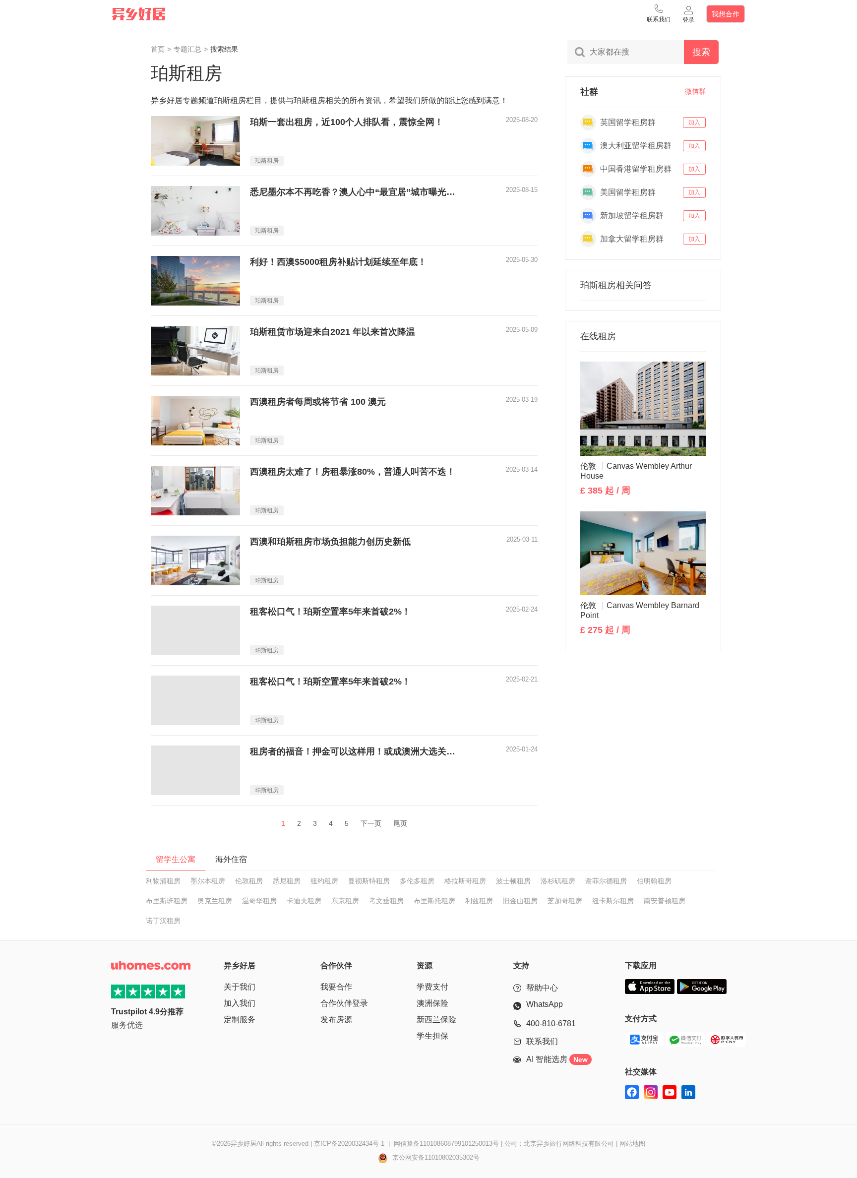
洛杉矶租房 (558, 881)
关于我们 (239, 987)
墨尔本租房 (207, 881)
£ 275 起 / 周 (605, 630)
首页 (158, 49)
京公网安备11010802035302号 (435, 1157)
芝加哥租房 (565, 901)
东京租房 (345, 901)
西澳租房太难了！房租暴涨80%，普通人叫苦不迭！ (352, 472)
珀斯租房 (267, 160)
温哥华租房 (259, 901)
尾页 (400, 823)
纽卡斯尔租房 (613, 901)
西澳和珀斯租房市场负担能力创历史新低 (330, 542)
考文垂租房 (386, 901)
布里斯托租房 (434, 901)
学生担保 (432, 1036)
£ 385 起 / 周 (605, 491)
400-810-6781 (551, 1023)
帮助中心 (542, 988)
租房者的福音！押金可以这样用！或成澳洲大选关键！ (356, 751)
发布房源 (336, 1019)
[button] (658, 14)
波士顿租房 (513, 881)
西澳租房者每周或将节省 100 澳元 (318, 402)
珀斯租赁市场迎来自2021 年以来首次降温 (332, 332)
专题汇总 (187, 49)
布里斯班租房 (166, 901)
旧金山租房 (520, 901)
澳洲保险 (432, 1003)
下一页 (371, 823)
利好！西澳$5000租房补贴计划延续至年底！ (338, 262)
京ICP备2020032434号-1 (349, 1143)
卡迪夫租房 (304, 901)
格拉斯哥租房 (465, 881)
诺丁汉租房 (163, 921)
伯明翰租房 (654, 881)
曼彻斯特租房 (369, 881)
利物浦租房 (163, 881)
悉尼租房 (287, 881)
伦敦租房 (249, 881)
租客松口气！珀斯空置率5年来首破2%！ (330, 612)
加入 (694, 122)
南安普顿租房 (664, 901)
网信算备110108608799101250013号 (446, 1143)
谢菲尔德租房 (606, 881)
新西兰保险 (436, 1019)
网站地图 (632, 1143)
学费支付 (432, 987)
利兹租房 (479, 901)
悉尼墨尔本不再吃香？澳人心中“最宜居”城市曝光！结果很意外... (356, 192)
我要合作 (336, 987)
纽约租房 (324, 881)
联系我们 (542, 1041)
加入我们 (239, 1003)
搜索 (701, 52)
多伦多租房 (417, 881)
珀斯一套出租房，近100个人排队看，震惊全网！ (346, 122)
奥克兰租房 (214, 901)
